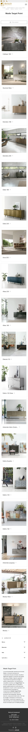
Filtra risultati (15, 22)
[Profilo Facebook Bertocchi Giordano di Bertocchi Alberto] (1, 1)
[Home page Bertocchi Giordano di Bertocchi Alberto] (6, 4)
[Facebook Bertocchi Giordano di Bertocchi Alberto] (13, 727)
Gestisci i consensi (22, 724)
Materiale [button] (4, 647)
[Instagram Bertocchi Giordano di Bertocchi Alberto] (15, 727)
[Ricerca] (26, 1)
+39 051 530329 (14, 719)
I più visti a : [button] (5, 657)
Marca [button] (3, 642)
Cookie (14, 724)
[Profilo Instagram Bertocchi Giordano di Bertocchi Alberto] (4, 1)
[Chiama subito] (7, 1)
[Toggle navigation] (26, 4)
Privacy (10, 724)
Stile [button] (3, 652)
